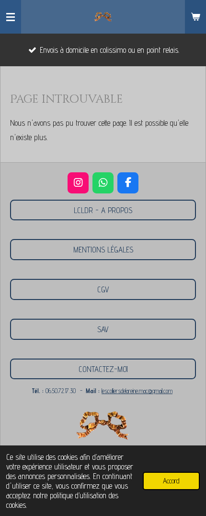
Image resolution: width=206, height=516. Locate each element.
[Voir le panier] (195, 17)
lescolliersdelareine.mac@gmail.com (137, 391)
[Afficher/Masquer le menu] (10, 17)
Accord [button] (171, 481)
